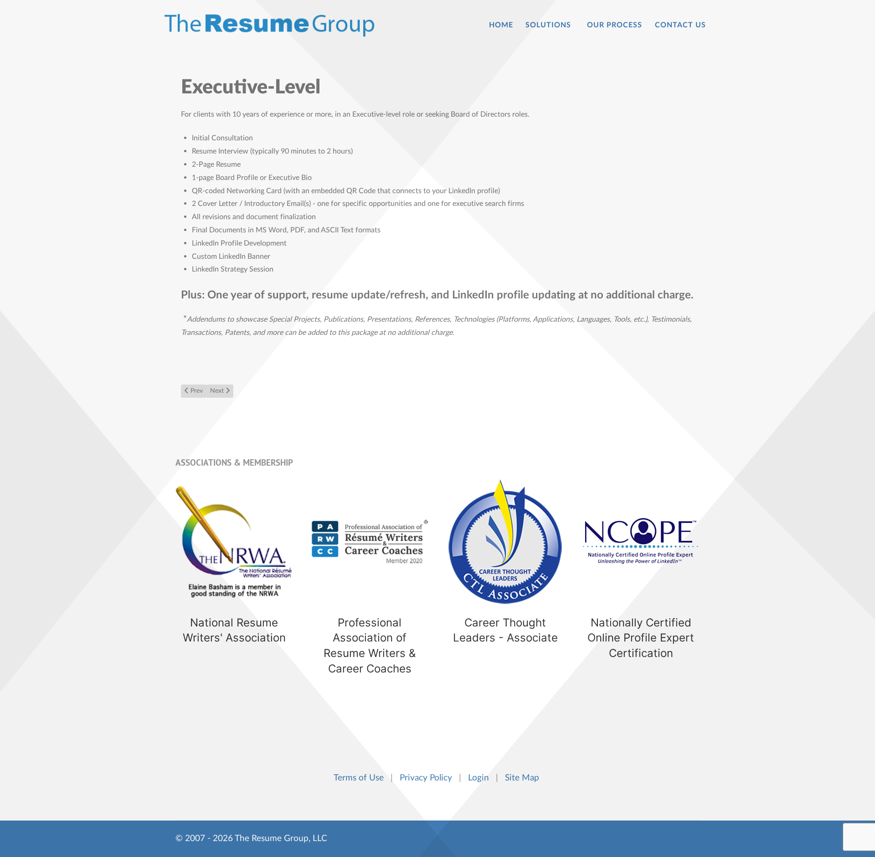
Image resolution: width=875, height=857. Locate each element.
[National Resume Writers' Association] (234, 576)
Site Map (523, 778)
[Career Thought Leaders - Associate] (505, 576)
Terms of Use (361, 778)
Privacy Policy (428, 778)
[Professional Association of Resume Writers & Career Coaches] (370, 576)
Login (481, 778)
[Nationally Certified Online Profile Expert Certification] (641, 576)
